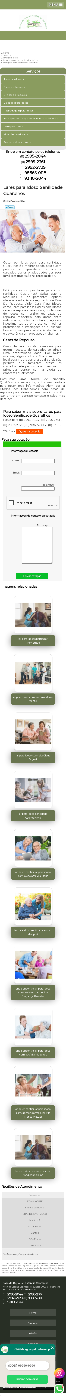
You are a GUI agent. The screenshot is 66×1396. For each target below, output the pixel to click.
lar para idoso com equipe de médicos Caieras (33, 1173)
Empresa (33, 1323)
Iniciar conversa (27, 1379)
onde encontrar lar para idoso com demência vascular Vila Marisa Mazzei (33, 1112)
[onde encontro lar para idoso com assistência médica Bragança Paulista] (33, 963)
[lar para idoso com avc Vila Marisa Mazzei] (33, 672)
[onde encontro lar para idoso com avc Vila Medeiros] (33, 1025)
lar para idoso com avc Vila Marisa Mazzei (33, 699)
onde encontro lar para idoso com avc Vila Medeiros (33, 1052)
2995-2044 (35, 156)
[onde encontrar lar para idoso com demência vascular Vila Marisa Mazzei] (33, 1084)
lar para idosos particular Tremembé (33, 640)
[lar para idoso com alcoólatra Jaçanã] (33, 730)
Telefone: (49, 484)
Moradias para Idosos (16, 134)
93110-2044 (35, 178)
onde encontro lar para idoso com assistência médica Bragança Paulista (33, 992)
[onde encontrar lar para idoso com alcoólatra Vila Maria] (33, 847)
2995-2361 (35, 161)
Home (33, 1312)
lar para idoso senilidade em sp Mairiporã (33, 932)
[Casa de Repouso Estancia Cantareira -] (33, 20)
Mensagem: (44, 525)
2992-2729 (35, 167)
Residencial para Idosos (17, 142)
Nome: (16, 460)
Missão (33, 1333)
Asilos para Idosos (14, 79)
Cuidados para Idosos (16, 102)
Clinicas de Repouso (15, 94)
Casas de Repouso (14, 87)
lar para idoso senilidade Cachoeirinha (33, 815)
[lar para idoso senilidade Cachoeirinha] (33, 789)
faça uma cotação (29, 431)
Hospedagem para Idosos (18, 110)
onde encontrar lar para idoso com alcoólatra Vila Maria (33, 874)
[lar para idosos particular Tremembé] (33, 614)
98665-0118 (35, 172)
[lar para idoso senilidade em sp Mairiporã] (33, 905)
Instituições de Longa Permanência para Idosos (31, 118)
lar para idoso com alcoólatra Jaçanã (33, 757)
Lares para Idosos (13, 126)
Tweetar (10, 207)
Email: (16, 472)
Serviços (33, 71)
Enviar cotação (32, 576)
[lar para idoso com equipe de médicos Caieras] (33, 1146)
